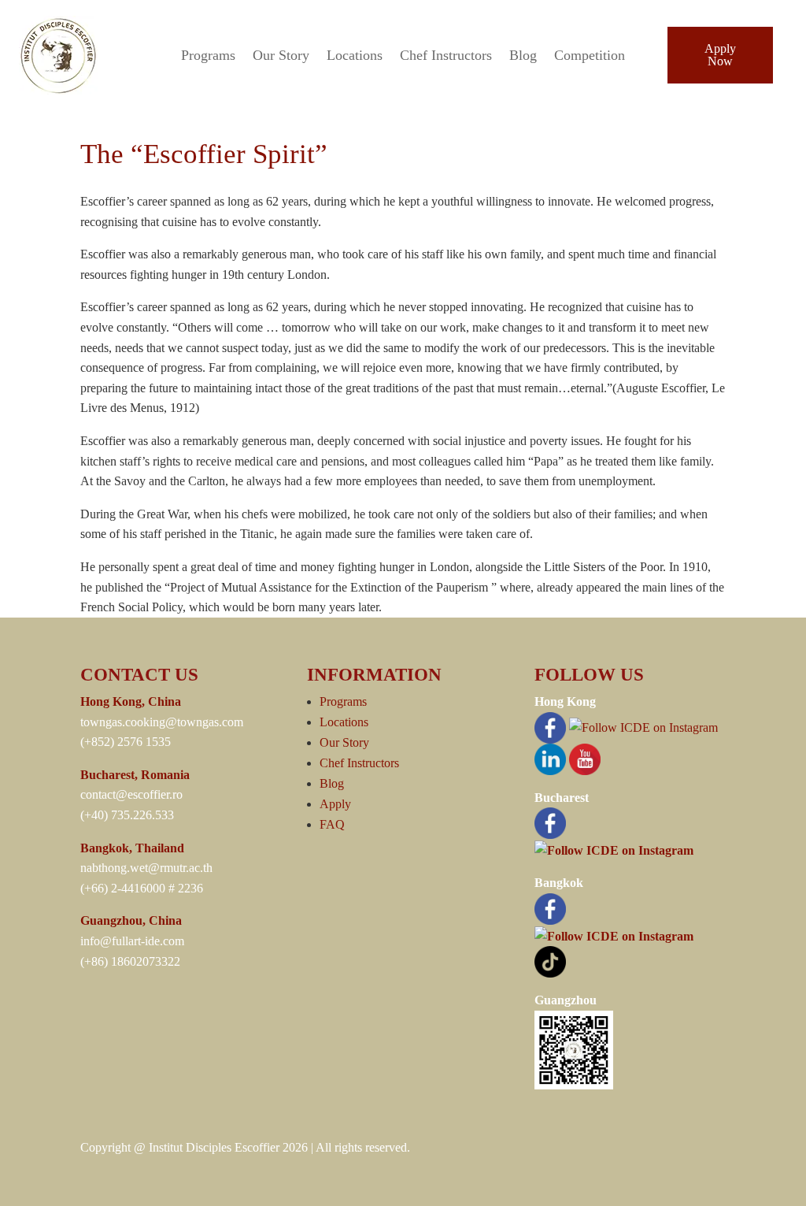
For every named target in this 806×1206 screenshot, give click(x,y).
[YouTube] (585, 757)
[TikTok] (550, 960)
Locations (355, 56)
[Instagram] (643, 726)
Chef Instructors (446, 56)
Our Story (281, 56)
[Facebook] (550, 726)
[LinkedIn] (550, 757)
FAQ (332, 824)
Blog (523, 56)
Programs (208, 56)
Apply (335, 804)
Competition (589, 56)
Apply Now (720, 55)
